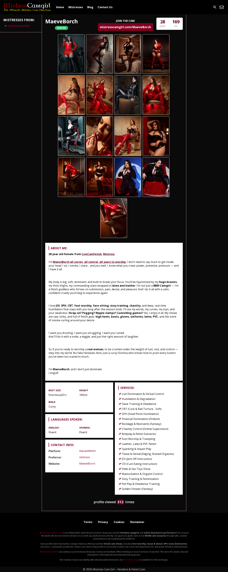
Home (60, 7)
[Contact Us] (222, 7)
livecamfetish (87, 451)
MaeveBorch (87, 463)
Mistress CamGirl (49, 551)
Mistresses (75, 7)
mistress (84, 457)
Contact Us (105, 7)
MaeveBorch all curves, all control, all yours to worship (89, 262)
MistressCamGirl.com (51, 532)
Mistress (109, 254)
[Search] (215, 7)
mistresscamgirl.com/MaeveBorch (125, 27)
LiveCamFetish (92, 254)
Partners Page (131, 559)
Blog (90, 7)
